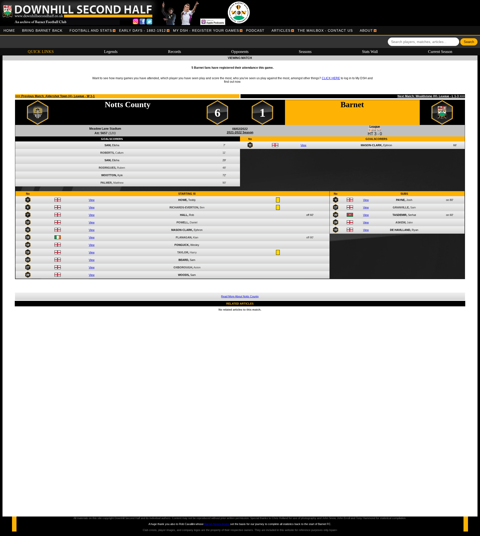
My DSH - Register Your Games (206, 30)
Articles (281, 30)
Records (174, 51)
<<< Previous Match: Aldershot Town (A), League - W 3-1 (55, 96)
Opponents (239, 51)
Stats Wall (370, 51)
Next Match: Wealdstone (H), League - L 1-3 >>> (431, 96)
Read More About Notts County (240, 296)
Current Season (440, 51)
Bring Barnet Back (42, 30)
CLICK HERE (331, 78)
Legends (111, 51)
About (366, 30)
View (303, 145)
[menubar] (188, 30)
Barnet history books (217, 524)
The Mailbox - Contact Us (325, 30)
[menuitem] (9, 30)
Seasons (305, 51)
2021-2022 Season (240, 132)
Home (9, 30)
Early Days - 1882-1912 (142, 30)
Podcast (255, 30)
